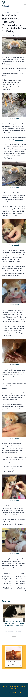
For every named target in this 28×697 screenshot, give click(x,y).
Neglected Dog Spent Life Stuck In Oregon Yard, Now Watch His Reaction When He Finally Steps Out (21, 582)
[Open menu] (25, 4)
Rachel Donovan (7, 35)
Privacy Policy (14, 686)
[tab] (12, 636)
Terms (22, 686)
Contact (14, 688)
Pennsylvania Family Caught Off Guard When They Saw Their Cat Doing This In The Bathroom (7, 581)
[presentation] (14, 611)
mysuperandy (15, 118)
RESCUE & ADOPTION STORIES (11, 12)
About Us (6, 686)
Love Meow (19, 140)
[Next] (24, 620)
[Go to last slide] (4, 620)
